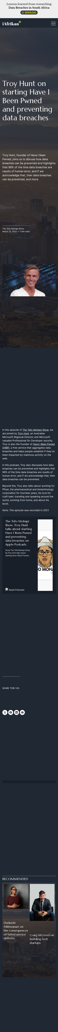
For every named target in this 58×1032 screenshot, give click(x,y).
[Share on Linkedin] (16, 712)
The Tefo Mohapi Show (13, 228)
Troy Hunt (23, 433)
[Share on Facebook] (10, 712)
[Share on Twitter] (4, 712)
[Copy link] (22, 712)
